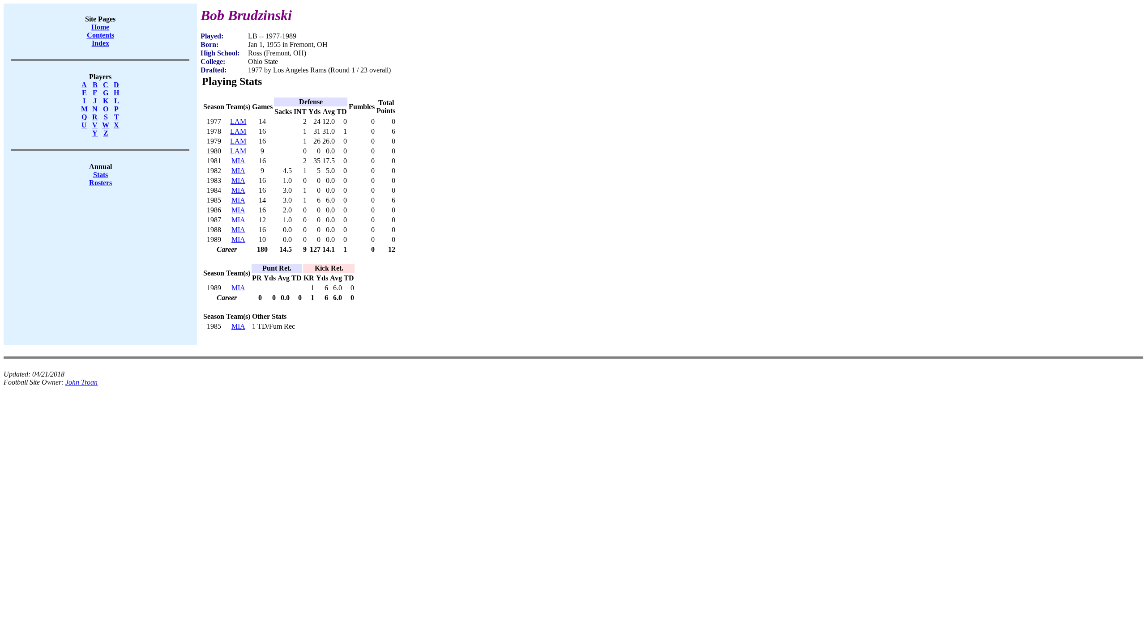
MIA (238, 161)
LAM (238, 121)
